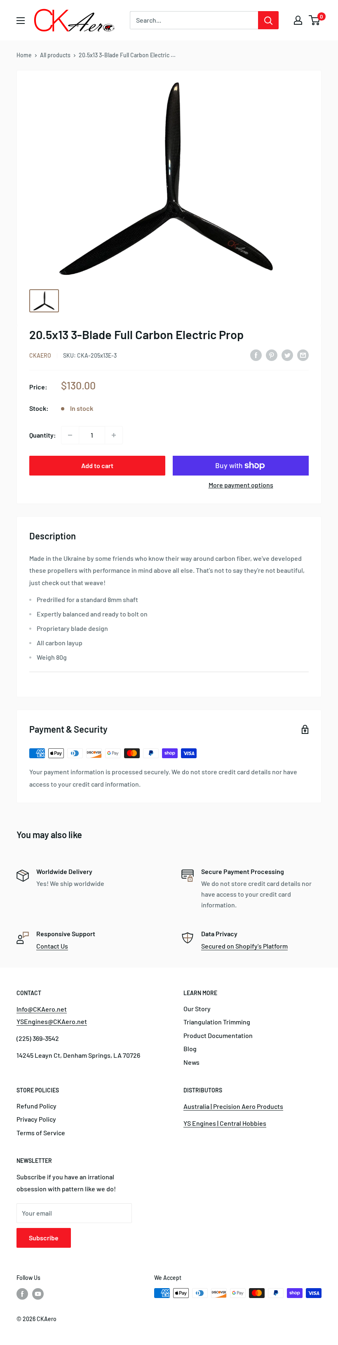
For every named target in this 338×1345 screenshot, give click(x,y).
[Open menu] (20, 20)
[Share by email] (303, 354)
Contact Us (52, 946)
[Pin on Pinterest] (271, 354)
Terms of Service (40, 1132)
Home (24, 55)
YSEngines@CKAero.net (51, 1021)
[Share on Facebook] (256, 354)
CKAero (40, 355)
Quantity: (42, 435)
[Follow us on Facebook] (22, 1294)
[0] (315, 20)
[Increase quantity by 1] (113, 435)
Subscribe (44, 1238)
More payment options (241, 485)
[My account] (298, 20)
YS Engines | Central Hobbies (224, 1123)
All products (55, 55)
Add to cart (97, 465)
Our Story (197, 1008)
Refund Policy (36, 1106)
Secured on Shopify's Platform (244, 946)
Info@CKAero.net (41, 1009)
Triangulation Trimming (216, 1022)
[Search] (268, 20)
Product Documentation (218, 1035)
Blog (190, 1048)
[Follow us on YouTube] (38, 1294)
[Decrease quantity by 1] (70, 435)
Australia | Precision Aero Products (233, 1106)
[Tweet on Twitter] (287, 354)
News (191, 1062)
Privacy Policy (36, 1119)
